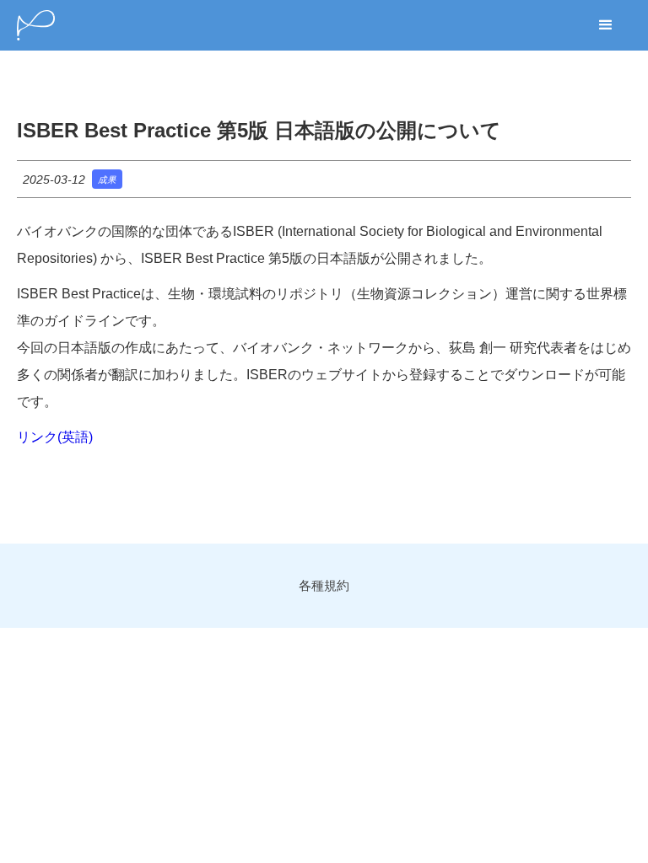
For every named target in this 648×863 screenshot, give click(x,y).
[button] (605, 25)
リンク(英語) (55, 437)
